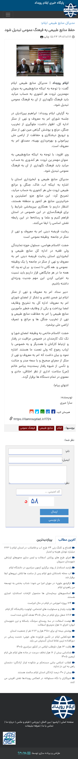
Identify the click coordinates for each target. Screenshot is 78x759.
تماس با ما (47, 726)
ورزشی (35, 722)
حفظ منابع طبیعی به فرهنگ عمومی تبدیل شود (40, 30)
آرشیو (56, 722)
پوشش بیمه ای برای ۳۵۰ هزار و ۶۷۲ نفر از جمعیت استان (41, 631)
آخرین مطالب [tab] (66, 539)
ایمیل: (65, 460)
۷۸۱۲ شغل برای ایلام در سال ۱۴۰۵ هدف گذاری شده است (41, 615)
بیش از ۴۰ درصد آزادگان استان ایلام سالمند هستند (45, 673)
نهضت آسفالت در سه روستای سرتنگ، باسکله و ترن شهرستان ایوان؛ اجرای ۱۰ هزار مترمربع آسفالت (39, 623)
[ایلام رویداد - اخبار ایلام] (63, 707)
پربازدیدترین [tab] (44, 539)
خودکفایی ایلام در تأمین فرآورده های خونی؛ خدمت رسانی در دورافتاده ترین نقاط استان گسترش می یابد (39, 639)
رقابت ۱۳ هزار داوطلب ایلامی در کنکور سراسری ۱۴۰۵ (44, 647)
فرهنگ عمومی (27, 428)
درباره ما (10, 722)
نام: (67, 451)
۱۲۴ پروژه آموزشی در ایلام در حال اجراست (50, 603)
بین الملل (46, 722)
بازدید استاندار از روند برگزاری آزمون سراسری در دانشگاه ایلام (40, 568)
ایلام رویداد (60, 83)
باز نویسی (54, 520)
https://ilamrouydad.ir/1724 (32, 419)
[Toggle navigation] (8, 14)
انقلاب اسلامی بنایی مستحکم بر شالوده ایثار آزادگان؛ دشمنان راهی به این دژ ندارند (39, 665)
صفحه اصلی (67, 722)
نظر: (68, 483)
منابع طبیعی (46, 428)
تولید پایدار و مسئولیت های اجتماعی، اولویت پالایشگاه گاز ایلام (38, 609)
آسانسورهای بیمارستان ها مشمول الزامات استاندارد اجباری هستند (39, 595)
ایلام (59, 428)
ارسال (54, 512)
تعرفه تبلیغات (32, 726)
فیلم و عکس (23, 722)
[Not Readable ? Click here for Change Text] (26, 502)
